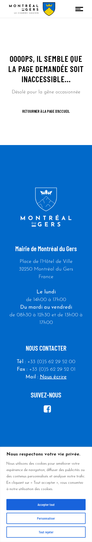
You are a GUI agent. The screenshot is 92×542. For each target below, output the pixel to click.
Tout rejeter (46, 532)
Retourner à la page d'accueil (46, 111)
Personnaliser (46, 518)
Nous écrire (53, 377)
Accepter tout (46, 504)
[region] (46, 494)
